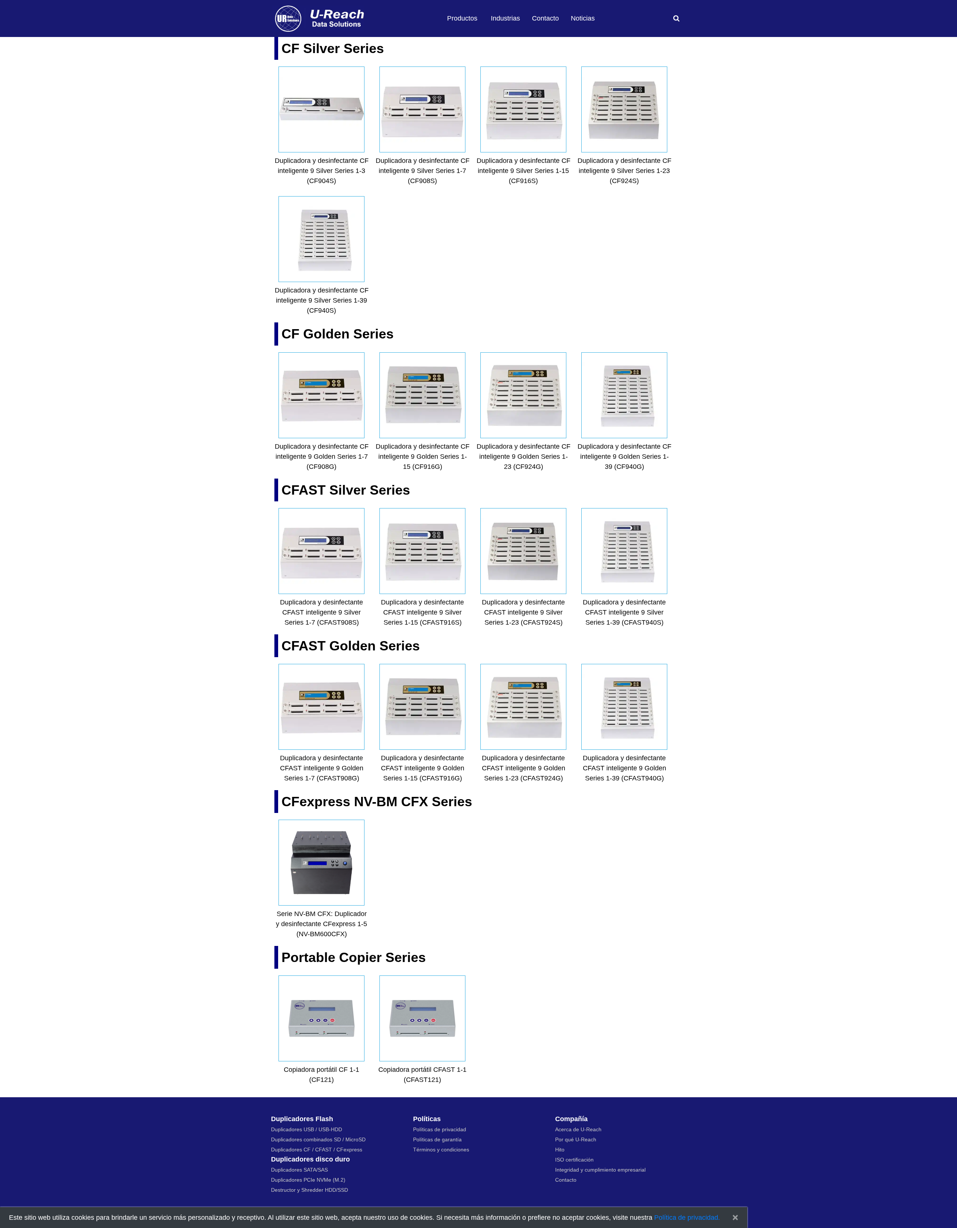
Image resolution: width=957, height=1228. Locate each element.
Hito (559, 1150)
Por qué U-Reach (575, 1139)
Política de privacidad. (687, 1217)
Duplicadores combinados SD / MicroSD (318, 1139)
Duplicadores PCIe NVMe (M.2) (308, 1180)
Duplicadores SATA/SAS (299, 1170)
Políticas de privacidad (439, 1129)
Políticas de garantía (437, 1139)
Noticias (583, 18)
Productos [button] (462, 18)
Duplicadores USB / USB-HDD (306, 1129)
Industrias (505, 18)
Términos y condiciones (441, 1150)
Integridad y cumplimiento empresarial (600, 1170)
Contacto (545, 18)
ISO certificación (574, 1160)
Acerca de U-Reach (578, 1129)
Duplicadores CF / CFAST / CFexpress (316, 1150)
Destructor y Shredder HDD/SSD (309, 1190)
